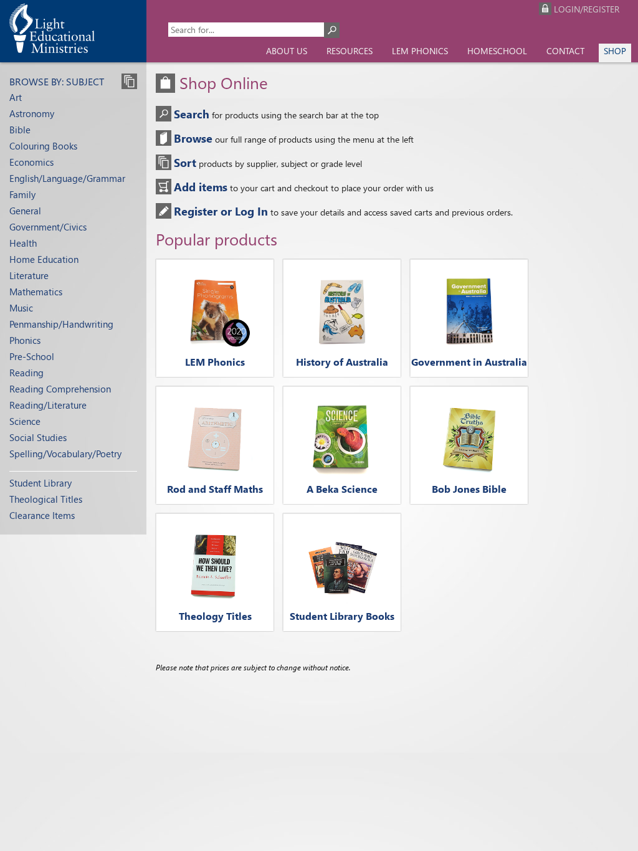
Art (15, 97)
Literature (29, 275)
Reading (26, 372)
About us (286, 51)
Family (22, 194)
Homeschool (497, 51)
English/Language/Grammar (67, 178)
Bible (20, 129)
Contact (565, 51)
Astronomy (31, 113)
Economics (31, 162)
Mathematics (35, 291)
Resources (349, 51)
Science (24, 421)
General (25, 210)
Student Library (40, 483)
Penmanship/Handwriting (61, 324)
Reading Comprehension (60, 389)
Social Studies (38, 437)
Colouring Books (43, 146)
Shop (615, 51)
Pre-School (31, 356)
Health (23, 243)
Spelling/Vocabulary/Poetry (65, 453)
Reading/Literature (48, 405)
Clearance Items (42, 515)
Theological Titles (45, 499)
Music (21, 308)
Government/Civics (48, 227)
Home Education (44, 259)
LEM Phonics (420, 51)
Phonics (24, 340)
